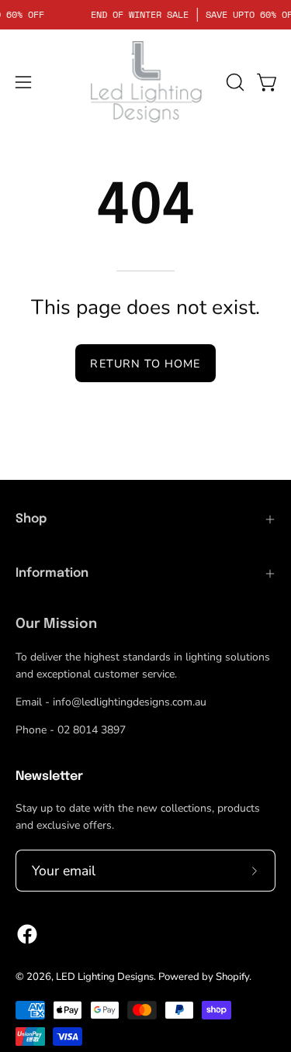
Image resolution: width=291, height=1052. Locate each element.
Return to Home (145, 363)
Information (52, 573)
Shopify (232, 977)
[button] (233, 82)
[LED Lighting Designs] (146, 81)
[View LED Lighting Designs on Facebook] (27, 934)
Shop (31, 519)
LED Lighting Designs (105, 977)
